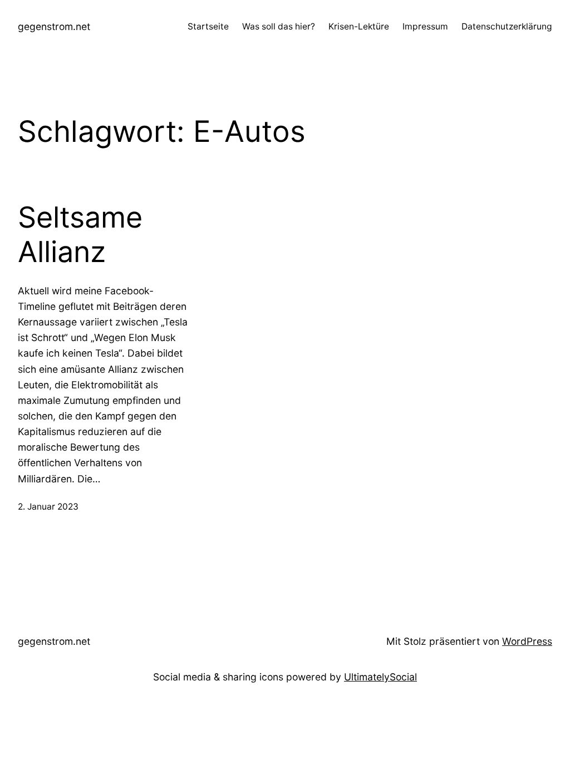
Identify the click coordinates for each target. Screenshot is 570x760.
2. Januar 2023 (48, 506)
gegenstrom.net (54, 26)
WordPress (527, 641)
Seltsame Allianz (80, 234)
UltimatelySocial (380, 677)
